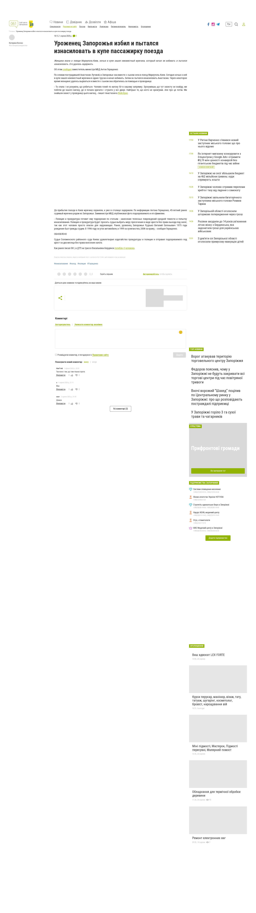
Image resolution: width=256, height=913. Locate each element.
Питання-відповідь (118, 26)
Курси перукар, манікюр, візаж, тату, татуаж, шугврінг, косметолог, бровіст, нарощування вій (216, 700)
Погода (82, 26)
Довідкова (104, 26)
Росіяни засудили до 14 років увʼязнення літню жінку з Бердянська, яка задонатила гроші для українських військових (222, 226)
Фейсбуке (123, 93)
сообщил (67, 69)
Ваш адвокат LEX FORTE (208, 655)
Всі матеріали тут (218, 471)
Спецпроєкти (55, 26)
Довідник (76, 22)
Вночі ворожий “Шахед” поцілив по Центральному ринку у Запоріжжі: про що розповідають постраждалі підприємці (216, 397)
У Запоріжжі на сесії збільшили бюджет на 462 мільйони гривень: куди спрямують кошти (221, 176)
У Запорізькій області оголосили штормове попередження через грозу (220, 212)
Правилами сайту (100, 355)
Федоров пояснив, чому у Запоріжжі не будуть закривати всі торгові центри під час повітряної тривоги (218, 375)
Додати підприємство (218, 538)
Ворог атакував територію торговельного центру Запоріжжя (217, 358)
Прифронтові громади (215, 448)
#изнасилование (61, 263)
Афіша (112, 22)
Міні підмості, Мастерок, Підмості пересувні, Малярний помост (215, 748)
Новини (58, 22)
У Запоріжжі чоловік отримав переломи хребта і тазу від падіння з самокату (221, 188)
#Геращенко (92, 263)
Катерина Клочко (16, 43)
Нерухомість (133, 26)
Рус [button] (229, 24)
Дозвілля (95, 22)
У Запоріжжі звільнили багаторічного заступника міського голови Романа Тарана (220, 200)
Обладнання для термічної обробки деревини (216, 793)
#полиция (82, 263)
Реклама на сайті (70, 26)
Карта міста (92, 26)
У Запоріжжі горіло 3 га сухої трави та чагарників (213, 414)
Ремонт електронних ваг (209, 838)
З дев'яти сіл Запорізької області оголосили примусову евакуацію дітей (220, 240)
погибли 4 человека (124, 248)
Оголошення (146, 26)
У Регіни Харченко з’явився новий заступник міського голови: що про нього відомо (219, 143)
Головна (12, 31)
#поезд (73, 263)
